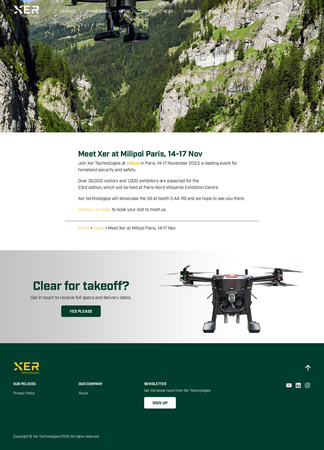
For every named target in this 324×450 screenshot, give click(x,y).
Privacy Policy (24, 393)
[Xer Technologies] (27, 11)
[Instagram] (307, 385)
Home (83, 228)
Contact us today (94, 210)
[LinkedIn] (298, 385)
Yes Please (81, 311)
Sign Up (160, 403)
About (83, 393)
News (98, 228)
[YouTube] (289, 385)
